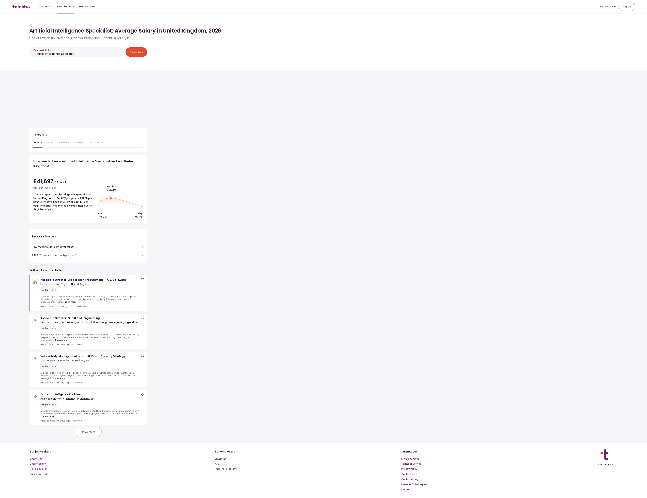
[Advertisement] (88, 98)
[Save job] (142, 279)
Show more (70, 302)
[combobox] (71, 54)
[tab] (37, 144)
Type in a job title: (42, 50)
